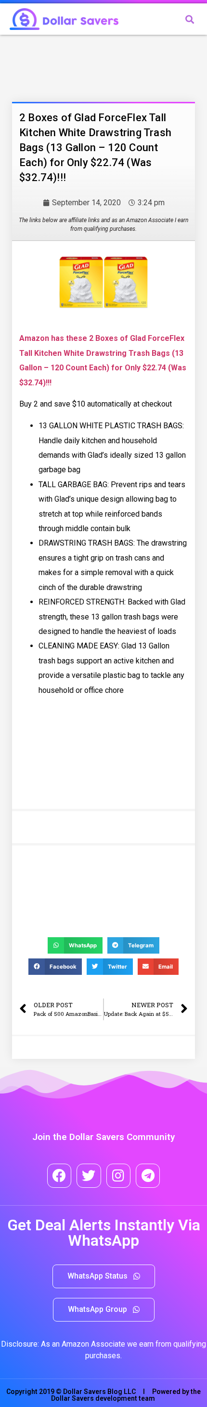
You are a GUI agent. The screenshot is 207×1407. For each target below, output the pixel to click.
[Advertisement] (89, 66)
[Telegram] (148, 1176)
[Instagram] (118, 1176)
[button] (103, 1276)
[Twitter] (89, 1176)
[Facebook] (59, 1176)
